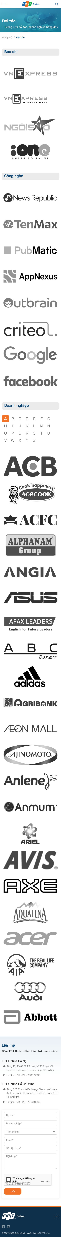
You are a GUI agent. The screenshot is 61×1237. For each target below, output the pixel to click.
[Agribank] (30, 702)
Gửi (13, 1191)
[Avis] (30, 860)
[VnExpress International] (25, 99)
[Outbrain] (30, 302)
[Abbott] (30, 1017)
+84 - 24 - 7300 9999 (28, 1075)
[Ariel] (30, 833)
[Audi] (30, 991)
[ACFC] (30, 519)
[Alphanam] (30, 545)
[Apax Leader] (30, 624)
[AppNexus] (30, 276)
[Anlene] (30, 781)
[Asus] (30, 598)
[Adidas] (30, 676)
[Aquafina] (30, 912)
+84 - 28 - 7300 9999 (28, 1101)
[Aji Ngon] (30, 755)
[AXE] (30, 886)
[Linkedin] (8, 1226)
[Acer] (30, 938)
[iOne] (30, 152)
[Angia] (30, 571)
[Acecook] (30, 493)
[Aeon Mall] (30, 728)
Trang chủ (7, 37)
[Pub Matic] (30, 250)
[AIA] (30, 964)
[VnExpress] (30, 73)
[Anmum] (30, 807)
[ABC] (30, 650)
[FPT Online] (30, 4)
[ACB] (30, 466)
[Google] (30, 355)
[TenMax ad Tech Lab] (30, 224)
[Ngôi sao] (30, 125)
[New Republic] (30, 197)
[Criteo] (30, 329)
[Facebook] (30, 381)
